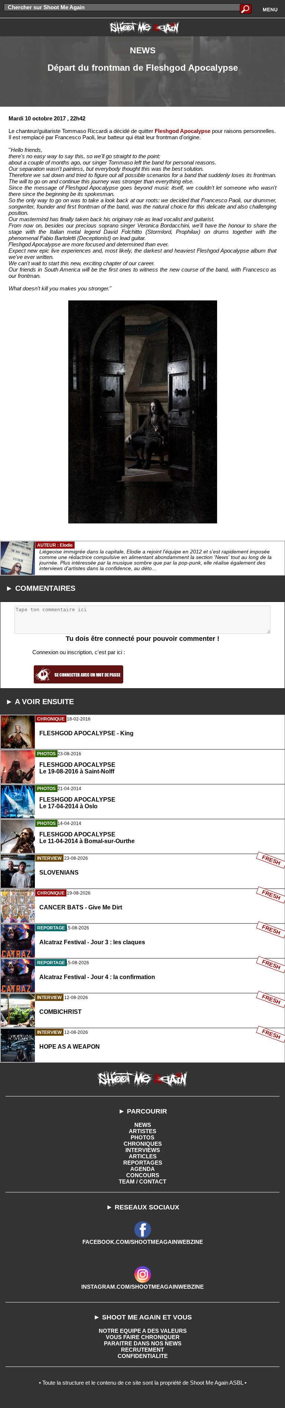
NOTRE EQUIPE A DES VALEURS (143, 1331)
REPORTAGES (142, 1162)
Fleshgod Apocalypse (182, 131)
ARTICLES (143, 1156)
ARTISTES (142, 1131)
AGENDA (142, 1169)
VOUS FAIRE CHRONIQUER (143, 1337)
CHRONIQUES (143, 1144)
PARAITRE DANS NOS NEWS (142, 1343)
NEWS (142, 1125)
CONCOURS (142, 1175)
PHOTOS (142, 1137)
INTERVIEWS (142, 1150)
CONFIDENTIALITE (143, 1356)
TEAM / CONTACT (142, 1181)
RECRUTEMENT (142, 1350)
